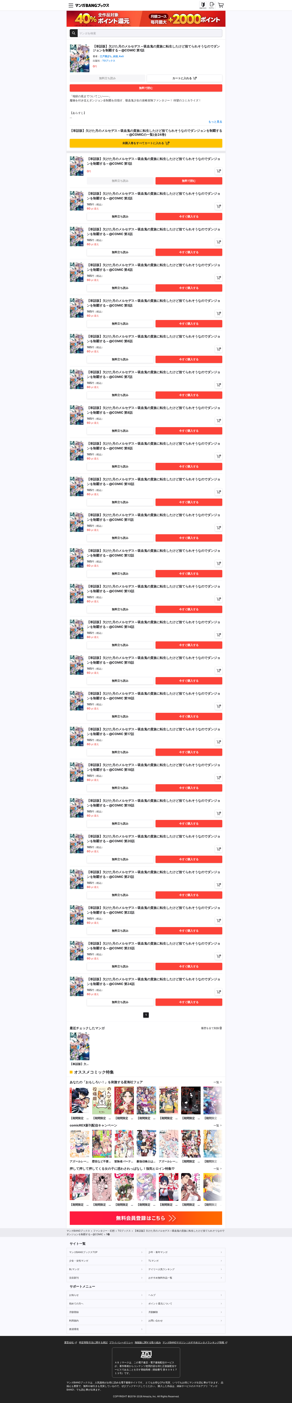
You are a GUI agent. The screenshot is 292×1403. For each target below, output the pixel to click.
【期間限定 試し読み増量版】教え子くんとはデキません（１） (190, 1205)
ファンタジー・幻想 (104, 1230)
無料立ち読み (107, 78)
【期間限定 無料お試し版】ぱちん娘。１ (168, 1118)
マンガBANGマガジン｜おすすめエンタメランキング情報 (193, 1342)
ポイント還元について (160, 1303)
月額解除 (153, 1312)
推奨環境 (74, 1329)
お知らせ (74, 1294)
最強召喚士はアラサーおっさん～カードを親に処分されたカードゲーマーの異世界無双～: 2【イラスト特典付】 (146, 1161)
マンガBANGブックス (78, 1230)
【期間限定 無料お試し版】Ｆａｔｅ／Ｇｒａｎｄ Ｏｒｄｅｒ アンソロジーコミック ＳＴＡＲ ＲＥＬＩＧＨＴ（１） (213, 1118)
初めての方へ (76, 1303)
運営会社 (69, 1342)
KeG (121, 56)
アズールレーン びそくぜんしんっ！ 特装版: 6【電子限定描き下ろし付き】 (169, 1161)
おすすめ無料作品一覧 (160, 1277)
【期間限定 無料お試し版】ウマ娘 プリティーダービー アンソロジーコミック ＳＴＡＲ (146, 1118)
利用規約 (74, 1320)
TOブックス (108, 60)
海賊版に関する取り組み (148, 1342)
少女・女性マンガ (78, 1260)
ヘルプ (152, 1294)
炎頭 (115, 56)
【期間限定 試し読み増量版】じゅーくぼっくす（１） (124, 1205)
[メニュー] (71, 5)
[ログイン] (212, 5)
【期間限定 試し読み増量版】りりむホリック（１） (79, 1205)
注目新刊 (74, 1277)
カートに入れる (182, 78)
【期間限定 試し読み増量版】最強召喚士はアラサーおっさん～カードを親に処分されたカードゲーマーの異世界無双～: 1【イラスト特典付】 (190, 1161)
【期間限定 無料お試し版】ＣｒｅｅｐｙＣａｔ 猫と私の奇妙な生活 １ (190, 1118)
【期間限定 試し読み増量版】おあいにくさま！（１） (213, 1205)
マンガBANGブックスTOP (83, 1252)
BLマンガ (74, 1269)
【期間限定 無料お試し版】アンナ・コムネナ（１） (124, 1118)
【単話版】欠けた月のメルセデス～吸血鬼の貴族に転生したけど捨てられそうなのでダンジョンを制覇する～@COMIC (79, 1064)
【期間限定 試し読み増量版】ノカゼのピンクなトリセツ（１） (101, 1205)
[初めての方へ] (203, 5)
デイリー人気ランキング (161, 1269)
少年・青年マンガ (157, 1252)
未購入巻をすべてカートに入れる (143, 143)
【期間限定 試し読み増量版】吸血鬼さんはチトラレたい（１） (168, 1205)
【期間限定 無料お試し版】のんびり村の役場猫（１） (101, 1118)
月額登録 (74, 1312)
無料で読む (146, 87)
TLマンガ (153, 1260)
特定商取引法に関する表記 (93, 1342)
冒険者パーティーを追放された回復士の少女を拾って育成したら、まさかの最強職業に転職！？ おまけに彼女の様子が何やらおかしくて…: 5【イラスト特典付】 (124, 1161)
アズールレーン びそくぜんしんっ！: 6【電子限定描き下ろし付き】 (80, 1161)
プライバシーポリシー (121, 1342)
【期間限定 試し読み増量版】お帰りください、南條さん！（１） (146, 1205)
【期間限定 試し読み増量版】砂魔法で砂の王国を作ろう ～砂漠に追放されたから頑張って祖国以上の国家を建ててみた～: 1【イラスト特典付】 (213, 1161)
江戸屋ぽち (106, 56)
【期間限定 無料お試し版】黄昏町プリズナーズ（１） (79, 1118)
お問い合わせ (155, 1320)
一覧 (216, 1082)
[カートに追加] (218, 171)
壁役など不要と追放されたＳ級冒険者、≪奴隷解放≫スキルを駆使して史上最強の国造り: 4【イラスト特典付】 (101, 1161)
